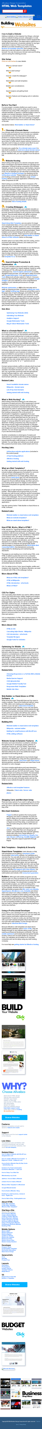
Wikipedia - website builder (16, 728)
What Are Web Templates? (9, 1207)
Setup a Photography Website (11, 1223)
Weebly (35, 889)
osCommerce (24, 835)
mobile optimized (8, 934)
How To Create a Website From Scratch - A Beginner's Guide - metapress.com (14, 1159)
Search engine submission (22, 272)
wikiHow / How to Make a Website (12, 1178)
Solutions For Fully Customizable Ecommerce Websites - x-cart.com (12, 1168)
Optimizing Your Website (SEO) (17, 313)
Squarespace (6, 891)
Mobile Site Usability (8, 1237)
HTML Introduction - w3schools (17, 583)
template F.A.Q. (10, 256)
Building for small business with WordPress (22, 731)
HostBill (26, 837)
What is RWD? (6, 1231)
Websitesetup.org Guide (9, 1175)
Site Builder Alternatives (9, 1250)
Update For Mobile (7, 1235)
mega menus (34, 760)
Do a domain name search (28, 148)
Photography (6, 1267)
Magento (33, 837)
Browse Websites (12, 1117)
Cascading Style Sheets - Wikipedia (19, 631)
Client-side (18, 790)
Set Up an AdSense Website (10, 1221)
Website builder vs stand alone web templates (23, 515)
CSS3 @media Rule (13, 681)
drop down (23, 760)
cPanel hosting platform (15, 456)
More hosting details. (19, 201)
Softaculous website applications (18, 451)
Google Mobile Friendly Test (16, 684)
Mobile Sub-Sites (13, 689)
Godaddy (27, 891)
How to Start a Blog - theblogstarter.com (14, 1198)
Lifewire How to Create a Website (11, 1181)
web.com (29, 889)
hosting (19, 1109)
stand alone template (26, 706)
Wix (24, 889)
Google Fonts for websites (16, 640)
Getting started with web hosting (18, 392)
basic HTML (28, 928)
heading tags (15, 291)
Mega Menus (6, 1271)
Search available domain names (18, 384)
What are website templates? (17, 518)
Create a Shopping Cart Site (10, 1220)
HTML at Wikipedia (13, 580)
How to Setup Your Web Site (10, 1172)
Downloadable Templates (9, 1248)
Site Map (4, 1258)
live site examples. (11, 1147)
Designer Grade (6, 1247)
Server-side (28, 790)
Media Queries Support (15, 678)
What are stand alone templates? (18, 520)
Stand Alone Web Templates (11, 223)
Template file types (13, 637)
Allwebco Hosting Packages (14, 173)
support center (22, 1134)
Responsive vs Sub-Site (9, 1276)
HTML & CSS (11, 629)
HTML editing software (15, 734)
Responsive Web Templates (16, 686)
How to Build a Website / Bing (11, 1191)
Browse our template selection (12, 48)
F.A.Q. (3, 1257)
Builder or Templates (8, 1278)
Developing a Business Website (11, 1224)
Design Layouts (6, 1268)
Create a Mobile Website (9, 1215)
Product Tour (6, 1260)
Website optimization (9, 287)
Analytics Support (13, 318)
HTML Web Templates (8, 1204)
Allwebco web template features (18, 787)
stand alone (15, 477)
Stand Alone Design (8, 1251)
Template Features (7, 1270)
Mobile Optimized (7, 1232)
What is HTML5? (12, 586)
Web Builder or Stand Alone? (25, 125)
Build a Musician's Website (10, 1218)
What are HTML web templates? (18, 577)
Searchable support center (12, 1108)
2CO (8, 828)
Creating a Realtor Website (10, 1216)
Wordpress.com (17, 891)
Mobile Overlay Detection (9, 1242)
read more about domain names (29, 150)
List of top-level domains (15, 390)
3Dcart (12, 837)
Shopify (32, 835)
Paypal (9, 815)
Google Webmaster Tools (14, 275)
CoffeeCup (19, 837)
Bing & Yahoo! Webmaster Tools (18, 324)
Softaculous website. (9, 175)
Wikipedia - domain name (15, 387)
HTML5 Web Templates (9, 1205)
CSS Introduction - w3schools (17, 634)
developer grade (29, 853)
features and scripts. (13, 1127)
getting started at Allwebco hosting (26, 944)
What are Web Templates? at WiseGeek (13, 1185)
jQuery (9, 793)
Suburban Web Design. (20, 923)
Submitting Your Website (15, 315)
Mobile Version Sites (8, 1240)
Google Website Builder (9, 1188)
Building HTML (6, 1226)
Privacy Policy (23, 1424)
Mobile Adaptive (6, 1234)
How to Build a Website (9, 1213)
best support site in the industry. (24, 869)
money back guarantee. (30, 873)
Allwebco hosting (13, 458)
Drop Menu (5, 1265)
